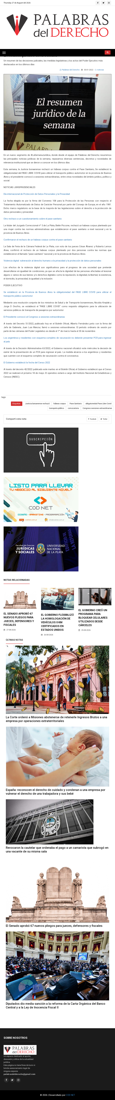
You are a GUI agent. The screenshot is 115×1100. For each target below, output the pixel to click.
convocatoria (73, 408)
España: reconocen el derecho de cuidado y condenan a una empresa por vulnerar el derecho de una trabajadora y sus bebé (55, 791)
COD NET (70, 1095)
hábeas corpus (59, 404)
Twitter (105, 419)
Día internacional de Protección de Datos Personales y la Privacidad (37, 194)
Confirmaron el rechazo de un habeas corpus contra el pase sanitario (38, 239)
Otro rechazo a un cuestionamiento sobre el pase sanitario (33, 218)
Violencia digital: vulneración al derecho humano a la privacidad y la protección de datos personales (52, 260)
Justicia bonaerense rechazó (37, 404)
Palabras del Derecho (71, 70)
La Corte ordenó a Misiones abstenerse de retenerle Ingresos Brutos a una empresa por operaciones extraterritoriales (56, 719)
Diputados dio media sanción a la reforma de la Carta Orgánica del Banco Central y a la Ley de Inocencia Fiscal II (55, 1005)
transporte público (56, 408)
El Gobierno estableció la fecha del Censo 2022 (27, 362)
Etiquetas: (16, 404)
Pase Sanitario (76, 404)
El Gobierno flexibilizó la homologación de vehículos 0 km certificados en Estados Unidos (57, 622)
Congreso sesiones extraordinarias (97, 408)
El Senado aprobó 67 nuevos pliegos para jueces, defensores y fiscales (54, 926)
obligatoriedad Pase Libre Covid (98, 404)
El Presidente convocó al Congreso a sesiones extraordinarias (34, 317)
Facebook (93, 419)
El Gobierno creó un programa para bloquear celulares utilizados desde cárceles (93, 618)
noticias (100, 70)
